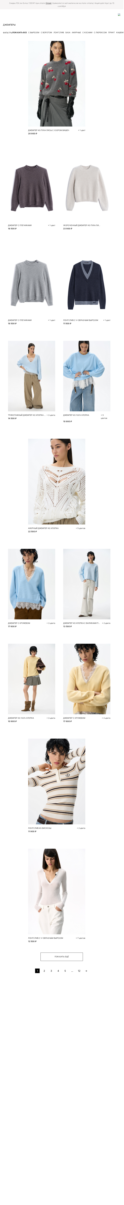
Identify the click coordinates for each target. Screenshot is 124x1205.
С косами (87, 32)
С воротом (46, 32)
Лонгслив (59, 32)
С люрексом (100, 32)
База (67, 32)
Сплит (49, 3)
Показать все (19, 32)
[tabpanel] (31, 186)
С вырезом (33, 32)
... (72, 970)
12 (79, 970)
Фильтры (7, 32)
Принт (111, 32)
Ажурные (76, 32)
